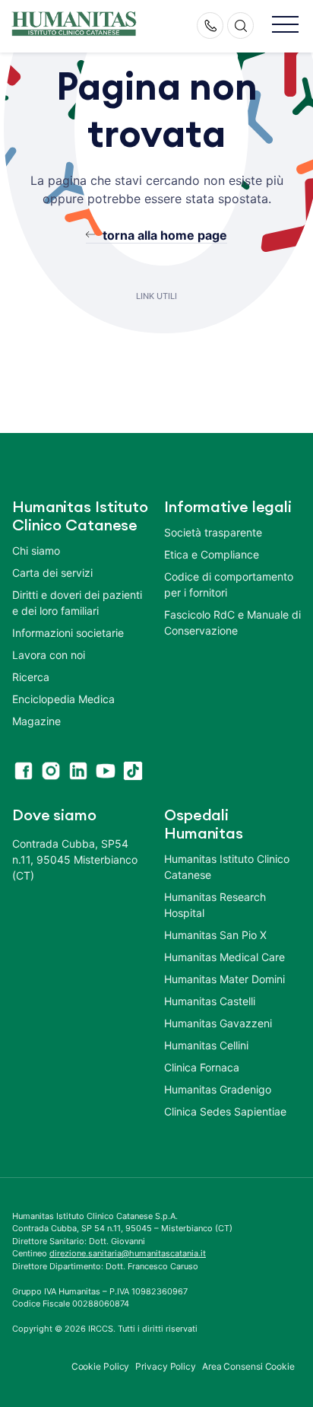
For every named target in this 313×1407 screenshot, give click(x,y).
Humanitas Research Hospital (215, 904)
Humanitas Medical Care (224, 956)
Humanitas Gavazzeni (218, 1023)
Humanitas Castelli (209, 1001)
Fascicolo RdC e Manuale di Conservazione (232, 622)
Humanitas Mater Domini (224, 978)
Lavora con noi (48, 654)
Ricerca (30, 676)
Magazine (36, 721)
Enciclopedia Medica (63, 698)
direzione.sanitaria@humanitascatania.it (127, 1253)
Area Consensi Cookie (248, 1366)
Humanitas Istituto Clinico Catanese (226, 866)
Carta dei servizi (52, 572)
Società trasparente (213, 532)
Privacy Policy (165, 1366)
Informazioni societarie (68, 632)
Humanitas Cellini (206, 1045)
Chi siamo (36, 550)
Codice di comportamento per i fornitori (228, 584)
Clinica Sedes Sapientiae (225, 1111)
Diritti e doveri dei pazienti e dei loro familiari (77, 602)
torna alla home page (165, 235)
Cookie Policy (100, 1366)
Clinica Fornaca (201, 1067)
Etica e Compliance (211, 554)
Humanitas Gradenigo (217, 1089)
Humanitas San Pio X (215, 934)
